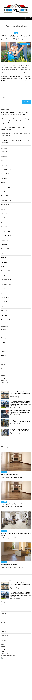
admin (6, 39)
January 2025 (5, 191)
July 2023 (4, 253)
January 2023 (5, 275)
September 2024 (6, 200)
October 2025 (5, 174)
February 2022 (5, 319)
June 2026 (4, 156)
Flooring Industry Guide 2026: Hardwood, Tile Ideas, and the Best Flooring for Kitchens (20, 393)
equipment (9, 76)
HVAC (3, 351)
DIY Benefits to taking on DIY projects (16, 36)
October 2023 (5, 240)
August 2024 (5, 204)
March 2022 (4, 315)
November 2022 (6, 284)
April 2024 (4, 222)
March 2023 (4, 266)
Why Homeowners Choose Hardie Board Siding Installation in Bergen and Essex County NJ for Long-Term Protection (15, 121)
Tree (2, 369)
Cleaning (3, 329)
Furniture (3, 342)
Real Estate (4, 360)
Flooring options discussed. (10, 474)
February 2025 (5, 187)
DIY (16, 33)
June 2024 (4, 213)
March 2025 (4, 182)
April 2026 (4, 160)
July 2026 (4, 151)
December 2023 (6, 235)
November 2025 (6, 169)
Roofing (3, 364)
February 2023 (5, 271)
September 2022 (6, 293)
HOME (3, 347)
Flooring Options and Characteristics (13, 504)
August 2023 (5, 249)
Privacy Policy (5, 380)
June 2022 (4, 306)
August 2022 (5, 297)
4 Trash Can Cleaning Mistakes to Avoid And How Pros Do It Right (19, 430)
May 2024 (4, 218)
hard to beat (16, 76)
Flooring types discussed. (9, 565)
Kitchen (3, 355)
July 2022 (4, 302)
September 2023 (6, 244)
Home (3, 378)
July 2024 (4, 209)
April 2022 (4, 310)
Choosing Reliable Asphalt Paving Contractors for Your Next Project (20, 411)
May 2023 (4, 257)
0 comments (27, 39)
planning (3, 78)
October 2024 (5, 196)
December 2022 (6, 279)
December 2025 (6, 165)
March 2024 (4, 227)
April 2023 (4, 262)
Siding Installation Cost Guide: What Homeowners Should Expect (20, 420)
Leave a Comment (28, 78)
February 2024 (5, 231)
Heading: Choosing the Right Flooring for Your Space (16, 534)
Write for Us (4, 382)
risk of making (11, 78)
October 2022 (5, 288)
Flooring (3, 338)
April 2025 (4, 178)
